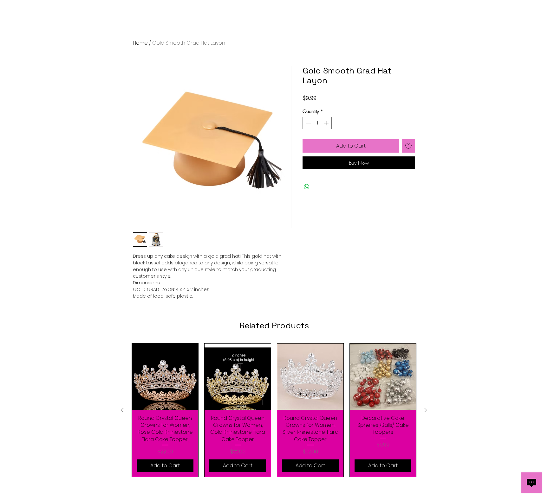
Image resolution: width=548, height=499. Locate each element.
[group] (274, 410)
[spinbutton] (317, 123)
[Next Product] (425, 410)
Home (140, 43)
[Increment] (327, 123)
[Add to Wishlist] (408, 146)
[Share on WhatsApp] (306, 187)
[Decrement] (307, 123)
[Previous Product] (122, 410)
